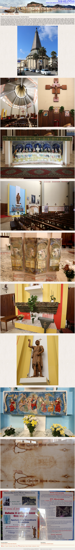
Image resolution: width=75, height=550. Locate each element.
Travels (6, 14)
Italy (14, 546)
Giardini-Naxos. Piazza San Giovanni (8, 543)
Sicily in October (28, 546)
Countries (12, 14)
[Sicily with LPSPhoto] (37, 12)
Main (3, 14)
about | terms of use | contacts (46, 549)
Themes (17, 14)
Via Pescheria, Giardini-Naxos (47, 543)
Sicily (17, 546)
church (38, 546)
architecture (34, 546)
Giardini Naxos (22, 546)
